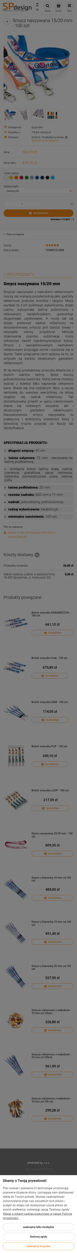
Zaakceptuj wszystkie (39, 1246)
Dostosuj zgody (38, 1236)
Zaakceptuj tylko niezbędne (38, 1227)
